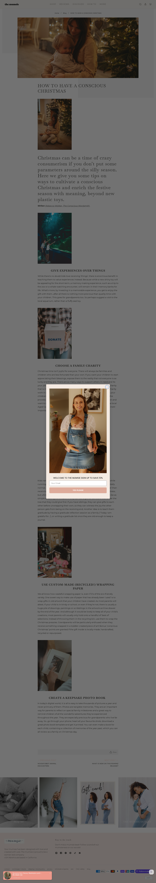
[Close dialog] (107, 387)
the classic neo (17, 875)
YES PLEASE (78, 490)
